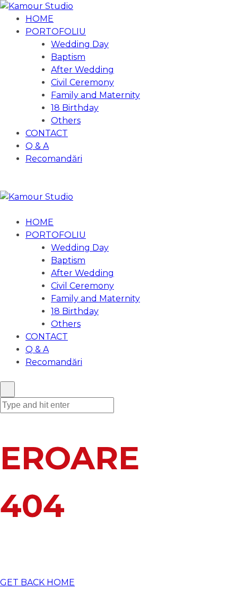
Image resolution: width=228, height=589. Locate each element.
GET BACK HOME (37, 582)
